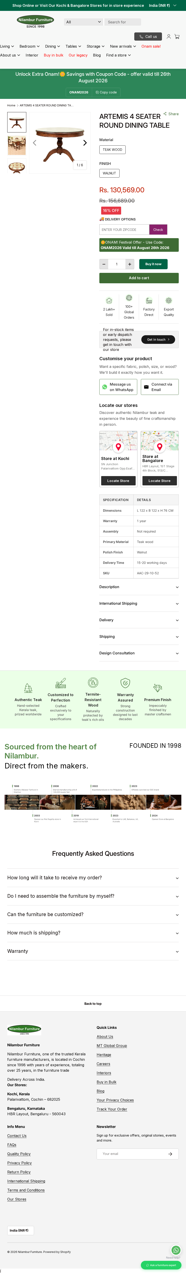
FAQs (11, 1144)
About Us (105, 1036)
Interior (32, 55)
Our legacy (78, 55)
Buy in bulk (53, 55)
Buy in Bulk (106, 1082)
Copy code (108, 92)
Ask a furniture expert (163, 1265)
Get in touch (156, 339)
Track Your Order (112, 1109)
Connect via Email (162, 387)
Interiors (104, 1073)
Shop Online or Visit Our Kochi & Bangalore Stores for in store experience (78, 5)
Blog (97, 55)
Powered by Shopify (57, 1252)
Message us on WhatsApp (121, 387)
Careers (103, 1063)
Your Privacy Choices (115, 1100)
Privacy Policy (19, 1163)
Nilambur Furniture (30, 1252)
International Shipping (26, 1181)
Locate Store (118, 481)
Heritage (104, 1054)
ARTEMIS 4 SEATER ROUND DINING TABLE (47, 105)
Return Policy (19, 1172)
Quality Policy (19, 1154)
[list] (60, 143)
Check (158, 230)
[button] (177, 36)
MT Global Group (112, 1045)
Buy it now (153, 264)
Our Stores (16, 1199)
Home (11, 105)
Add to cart (139, 278)
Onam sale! (151, 46)
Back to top (93, 1003)
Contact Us (17, 1135)
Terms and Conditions (26, 1190)
